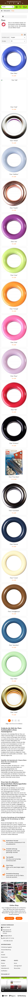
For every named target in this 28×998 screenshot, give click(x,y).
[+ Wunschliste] (25, 48)
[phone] (22, 3)
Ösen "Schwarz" (14, 443)
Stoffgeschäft (9, 918)
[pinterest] (13, 3)
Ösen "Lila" (14, 241)
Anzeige (4, 41)
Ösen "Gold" (14, 712)
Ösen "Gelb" (14, 107)
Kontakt (19, 918)
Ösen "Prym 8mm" (14, 477)
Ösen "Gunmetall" (14, 510)
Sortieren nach (5, 37)
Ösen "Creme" (14, 578)
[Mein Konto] (17, 7)
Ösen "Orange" (14, 308)
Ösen (13, 10)
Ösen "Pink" (14, 342)
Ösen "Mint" (14, 678)
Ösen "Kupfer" (14, 208)
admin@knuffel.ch (7, 935)
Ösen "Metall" (14, 140)
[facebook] (5, 3)
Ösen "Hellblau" (14, 174)
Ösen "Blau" (14, 73)
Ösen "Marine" (14, 544)
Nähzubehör (7, 10)
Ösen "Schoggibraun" (14, 611)
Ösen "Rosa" (14, 376)
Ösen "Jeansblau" (14, 645)
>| (18, 720)
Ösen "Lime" (14, 275)
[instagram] (9, 3)
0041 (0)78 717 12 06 (8, 938)
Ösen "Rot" (14, 409)
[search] (12, 7)
